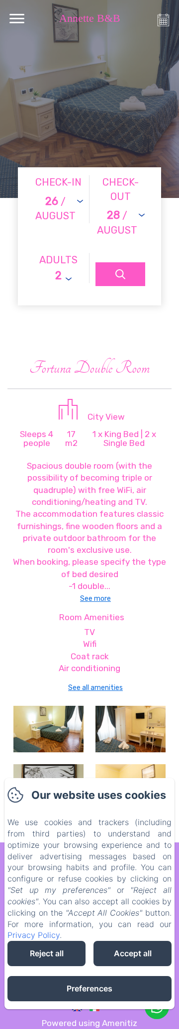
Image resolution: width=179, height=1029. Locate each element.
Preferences (89, 988)
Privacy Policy (33, 935)
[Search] (120, 274)
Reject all (47, 953)
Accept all (133, 953)
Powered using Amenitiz (89, 1023)
